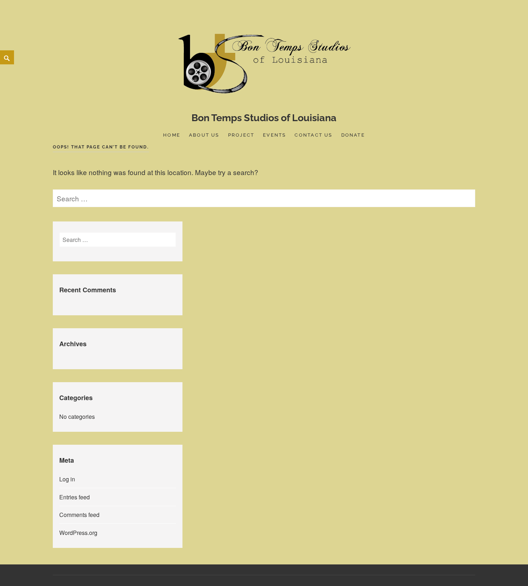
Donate (353, 135)
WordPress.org (78, 532)
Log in (67, 479)
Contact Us (313, 135)
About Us (204, 135)
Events (274, 135)
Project (241, 135)
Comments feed (79, 515)
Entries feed (74, 497)
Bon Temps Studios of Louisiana (264, 117)
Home (171, 135)
